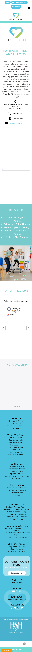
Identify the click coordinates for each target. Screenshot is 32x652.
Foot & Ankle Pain (16, 452)
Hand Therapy (17, 471)
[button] (24, 643)
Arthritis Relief (16, 437)
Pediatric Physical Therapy (16, 507)
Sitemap (16, 428)
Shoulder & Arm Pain (16, 442)
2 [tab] (14, 406)
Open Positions (17, 549)
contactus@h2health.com (17, 599)
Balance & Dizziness (16, 454)
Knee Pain (16, 450)
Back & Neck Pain (16, 440)
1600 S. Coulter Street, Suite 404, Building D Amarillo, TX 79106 (16, 106)
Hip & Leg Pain (16, 445)
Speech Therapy (16, 474)
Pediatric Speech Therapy (17, 227)
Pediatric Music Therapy (17, 517)
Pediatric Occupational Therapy (17, 509)
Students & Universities (16, 551)
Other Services (17, 478)
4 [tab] (17, 406)
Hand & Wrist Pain (16, 447)
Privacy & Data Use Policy (17, 537)
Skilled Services (17, 493)
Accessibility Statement (16, 426)
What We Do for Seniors (16, 488)
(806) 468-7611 (18, 114)
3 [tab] (15, 406)
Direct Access (16, 423)
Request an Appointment (19, 2)
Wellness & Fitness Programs (17, 476)
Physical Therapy (17, 466)
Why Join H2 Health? (17, 546)
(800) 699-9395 (16, 649)
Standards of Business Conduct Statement (17, 529)
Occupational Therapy (17, 469)
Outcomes (17, 495)
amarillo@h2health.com (18, 123)
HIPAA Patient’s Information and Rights (17, 534)
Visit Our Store (16, 6)
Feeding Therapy (17, 519)
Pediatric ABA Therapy (16, 237)
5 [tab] (19, 406)
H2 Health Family (16, 421)
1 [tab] (12, 406)
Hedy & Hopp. (19, 632)
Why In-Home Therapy (17, 490)
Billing (8, 2)
